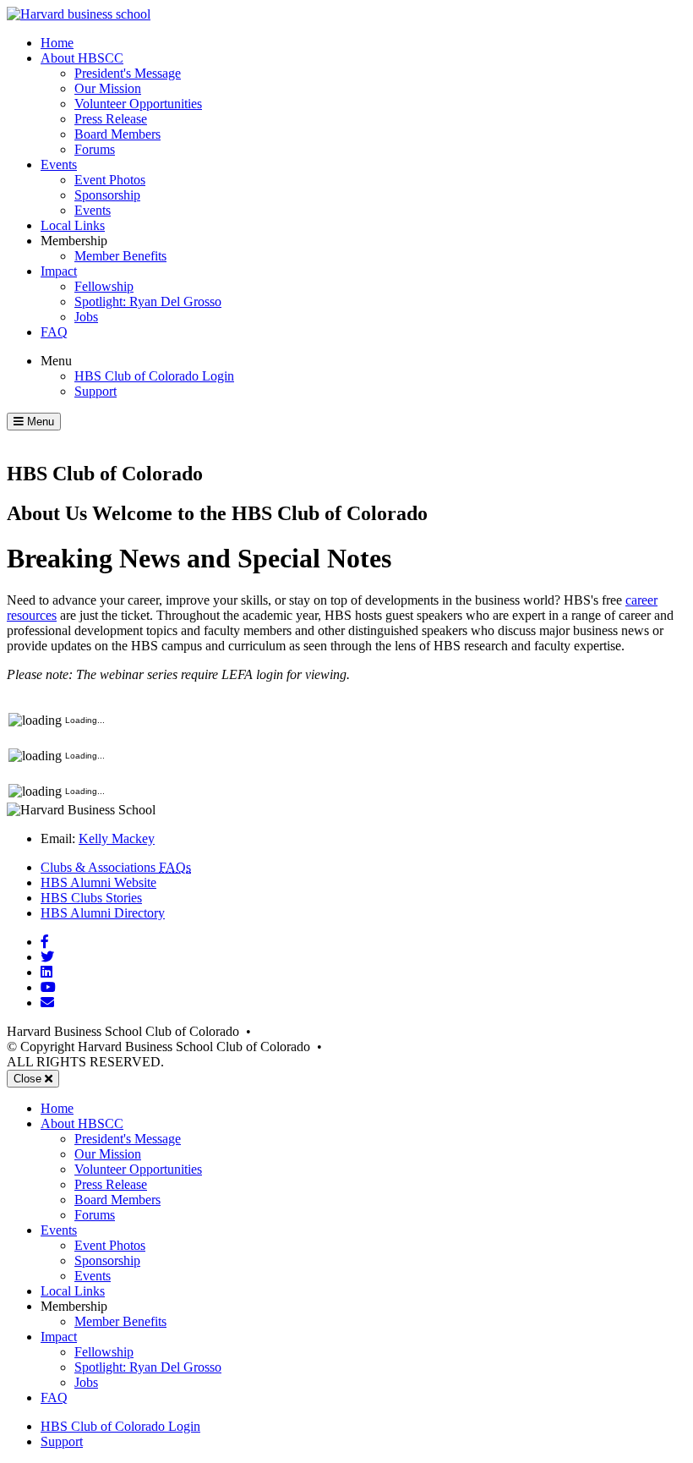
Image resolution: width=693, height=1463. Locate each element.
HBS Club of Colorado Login (154, 376)
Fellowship (104, 286)
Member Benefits (120, 256)
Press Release (110, 119)
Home (57, 43)
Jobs (86, 317)
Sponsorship (107, 195)
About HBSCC (82, 58)
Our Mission (107, 88)
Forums (94, 149)
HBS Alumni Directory (103, 913)
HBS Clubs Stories (91, 897)
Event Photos (109, 180)
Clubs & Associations (116, 867)
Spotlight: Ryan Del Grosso (147, 301)
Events (59, 164)
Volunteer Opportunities (138, 103)
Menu (56, 360)
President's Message (127, 73)
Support (95, 391)
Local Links (73, 225)
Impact (59, 271)
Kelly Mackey (117, 838)
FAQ (54, 332)
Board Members (117, 134)
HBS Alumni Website (98, 882)
